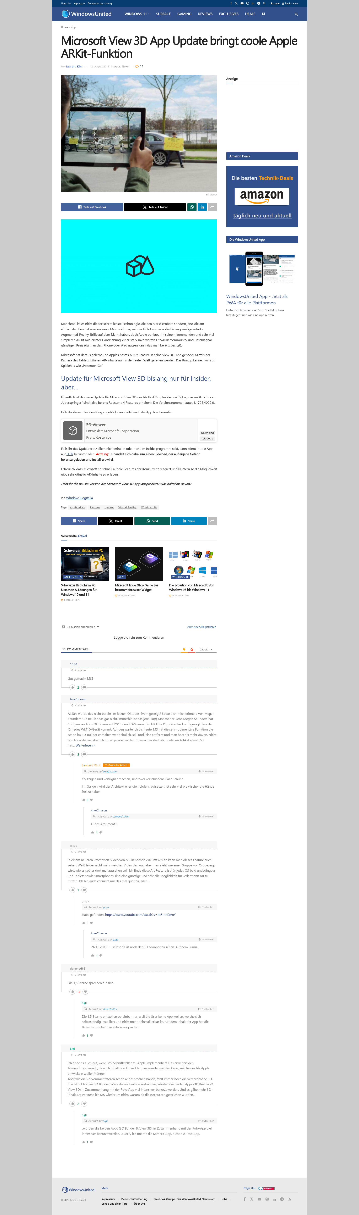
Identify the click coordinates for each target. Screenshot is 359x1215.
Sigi (105, 1120)
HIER (69, 454)
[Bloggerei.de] (266, 1188)
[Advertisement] (262, 118)
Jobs (224, 1199)
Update (109, 507)
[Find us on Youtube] (242, 3)
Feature (95, 507)
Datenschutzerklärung (100, 3)
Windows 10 (149, 507)
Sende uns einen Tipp (115, 1203)
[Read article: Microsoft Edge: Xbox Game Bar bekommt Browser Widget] (139, 564)
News (125, 66)
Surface (163, 13)
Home (64, 27)
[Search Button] (296, 14)
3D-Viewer (96, 424)
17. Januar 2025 (180, 595)
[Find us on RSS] (264, 3)
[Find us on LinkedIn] (253, 3)
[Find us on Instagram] (247, 3)
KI (263, 13)
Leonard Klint (74, 66)
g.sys (106, 907)
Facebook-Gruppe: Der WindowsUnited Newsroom (184, 1199)
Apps (74, 27)
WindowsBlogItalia (79, 497)
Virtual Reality (127, 507)
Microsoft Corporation (121, 431)
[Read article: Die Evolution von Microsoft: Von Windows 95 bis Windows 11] (193, 564)
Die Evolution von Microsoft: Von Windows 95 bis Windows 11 (191, 587)
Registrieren (291, 3)
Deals (250, 13)
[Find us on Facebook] (231, 3)
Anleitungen (73, 576)
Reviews (205, 13)
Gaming (184, 13)
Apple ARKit (77, 507)
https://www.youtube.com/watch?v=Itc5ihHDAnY (140, 914)
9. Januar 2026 (71, 599)
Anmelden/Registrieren (201, 627)
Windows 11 (136, 13)
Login (276, 3)
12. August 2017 (99, 66)
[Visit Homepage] (87, 14)
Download (207, 433)
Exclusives (229, 13)
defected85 (110, 1009)
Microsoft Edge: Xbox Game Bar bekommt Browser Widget (136, 587)
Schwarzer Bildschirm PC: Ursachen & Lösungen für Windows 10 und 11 (79, 590)
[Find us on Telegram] (258, 3)
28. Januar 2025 (126, 595)
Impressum (79, 3)
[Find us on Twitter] (236, 3)
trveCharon (109, 771)
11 (141, 66)
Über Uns (66, 3)
